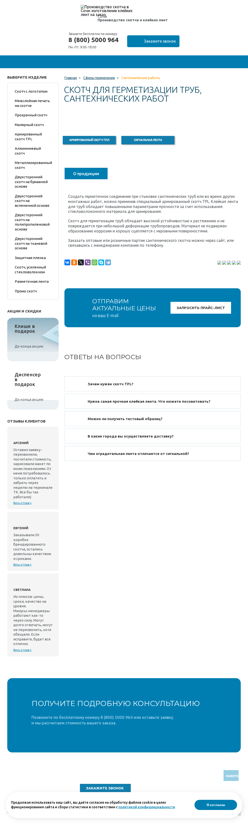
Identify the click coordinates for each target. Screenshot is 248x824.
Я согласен (216, 805)
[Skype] (101, 262)
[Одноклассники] (74, 262)
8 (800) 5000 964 (93, 40)
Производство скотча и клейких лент (133, 20)
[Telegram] (108, 262)
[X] (81, 262)
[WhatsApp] (94, 262)
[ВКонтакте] (67, 262)
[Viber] (88, 262)
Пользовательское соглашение (208, 791)
